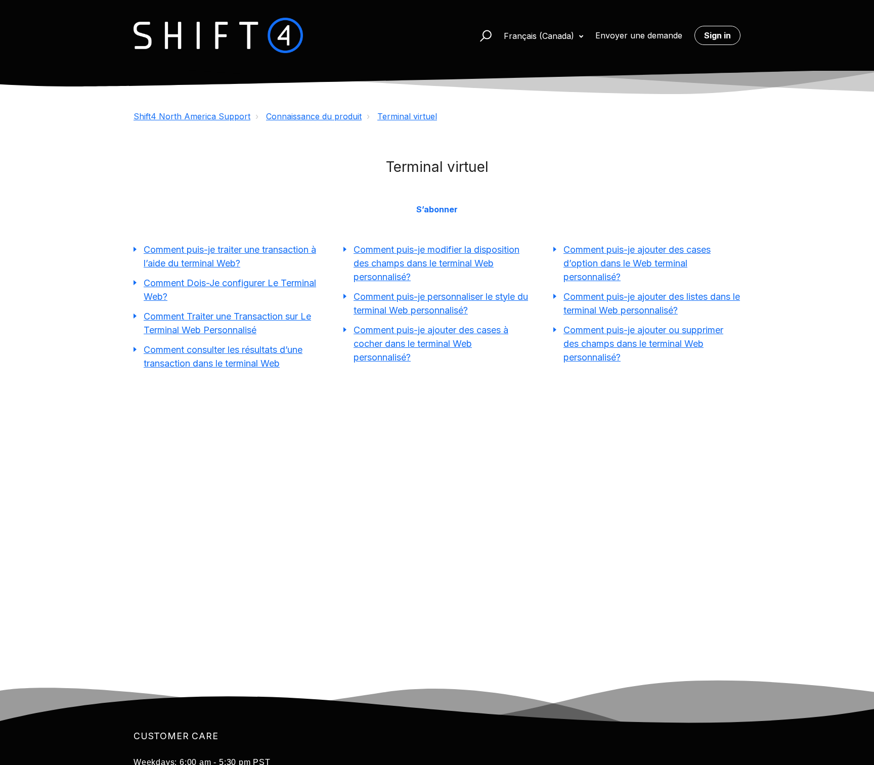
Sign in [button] (717, 35)
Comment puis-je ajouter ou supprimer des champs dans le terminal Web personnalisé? (643, 344)
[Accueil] (218, 35)
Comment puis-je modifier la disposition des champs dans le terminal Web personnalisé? (436, 263)
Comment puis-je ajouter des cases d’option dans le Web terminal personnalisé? (637, 263)
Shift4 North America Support (192, 116)
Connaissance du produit (314, 116)
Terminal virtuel (407, 116)
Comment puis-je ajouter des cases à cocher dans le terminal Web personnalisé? (431, 344)
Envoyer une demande (638, 35)
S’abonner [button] (437, 209)
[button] (481, 35)
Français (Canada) (540, 36)
